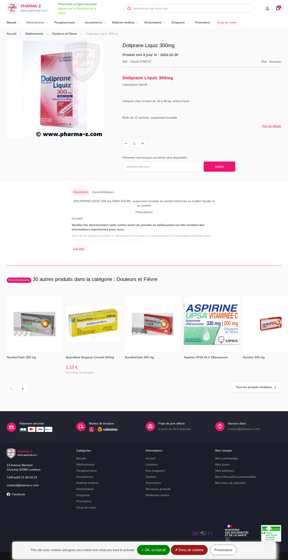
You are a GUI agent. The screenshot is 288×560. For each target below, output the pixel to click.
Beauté (11, 22)
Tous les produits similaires (254, 387)
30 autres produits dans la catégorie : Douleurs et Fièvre (82, 279)
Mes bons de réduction (230, 483)
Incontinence (93, 22)
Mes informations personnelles (235, 476)
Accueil (11, 33)
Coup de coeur (227, 22)
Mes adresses (224, 470)
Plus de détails (271, 126)
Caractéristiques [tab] (103, 192)
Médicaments (35, 22)
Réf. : (126, 61)
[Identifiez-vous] (263, 8)
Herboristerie (152, 22)
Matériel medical (123, 22)
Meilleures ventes (157, 495)
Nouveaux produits (158, 489)
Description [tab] (80, 192)
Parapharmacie (64, 22)
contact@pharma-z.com (23, 485)
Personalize (223, 550)
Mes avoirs (222, 464)
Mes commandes (226, 458)
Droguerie (178, 22)
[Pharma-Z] (27, 8)
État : (264, 61)
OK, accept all (155, 550)
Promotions (202, 22)
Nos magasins (155, 470)
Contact (151, 476)
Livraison (152, 464)
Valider (219, 166)
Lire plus (78, 248)
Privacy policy (248, 550)
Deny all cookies (190, 550)
